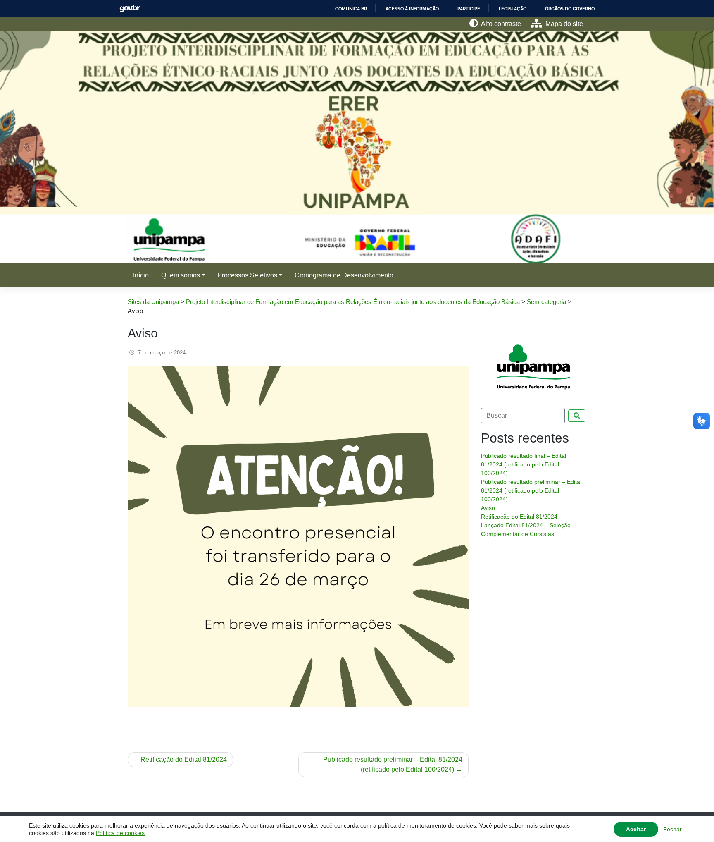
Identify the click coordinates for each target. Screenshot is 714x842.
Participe (468, 9)
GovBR (129, 8)
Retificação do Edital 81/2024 (183, 759)
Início (141, 275)
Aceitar (636, 829)
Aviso (488, 508)
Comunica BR (351, 9)
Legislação (512, 9)
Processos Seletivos (247, 275)
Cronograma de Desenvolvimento (344, 275)
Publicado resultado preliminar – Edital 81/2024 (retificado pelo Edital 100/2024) (392, 764)
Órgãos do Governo (570, 9)
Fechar (672, 829)
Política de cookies (120, 833)
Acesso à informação (412, 9)
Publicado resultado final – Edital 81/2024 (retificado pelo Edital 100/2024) (523, 464)
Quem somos (180, 275)
